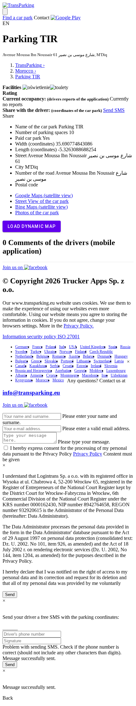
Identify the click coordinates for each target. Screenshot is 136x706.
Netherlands (24, 356)
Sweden (21, 351)
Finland (80, 351)
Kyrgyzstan (24, 380)
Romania (58, 356)
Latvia (119, 361)
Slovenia (110, 366)
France (37, 347)
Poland (51, 347)
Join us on (13, 267)
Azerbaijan (63, 370)
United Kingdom (92, 347)
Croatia (68, 366)
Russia (125, 347)
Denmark (104, 356)
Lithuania (83, 361)
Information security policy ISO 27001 (41, 336)
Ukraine (50, 351)
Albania (21, 375)
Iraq (105, 375)
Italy (62, 347)
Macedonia (90, 375)
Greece (36, 361)
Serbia (54, 366)
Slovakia (51, 361)
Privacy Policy (87, 454)
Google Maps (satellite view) (44, 195)
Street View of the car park (42, 201)
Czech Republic (101, 351)
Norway (65, 351)
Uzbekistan (119, 375)
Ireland (96, 366)
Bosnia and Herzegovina (33, 370)
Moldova (96, 370)
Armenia (36, 375)
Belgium (42, 356)
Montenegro (69, 375)
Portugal (67, 361)
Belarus (88, 356)
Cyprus (51, 375)
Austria (74, 356)
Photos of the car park (37, 212)
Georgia (80, 370)
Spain (112, 347)
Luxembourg (116, 370)
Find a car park (18, 17)
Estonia (82, 366)
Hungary (121, 356)
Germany (22, 347)
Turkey (35, 351)
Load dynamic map (32, 226)
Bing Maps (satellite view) (41, 207)
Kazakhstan (38, 366)
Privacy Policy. (79, 325)
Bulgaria (21, 361)
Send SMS (114, 110)
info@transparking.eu (31, 392)
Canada (20, 366)
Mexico (58, 380)
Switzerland (102, 361)
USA (73, 347)
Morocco (42, 380)
